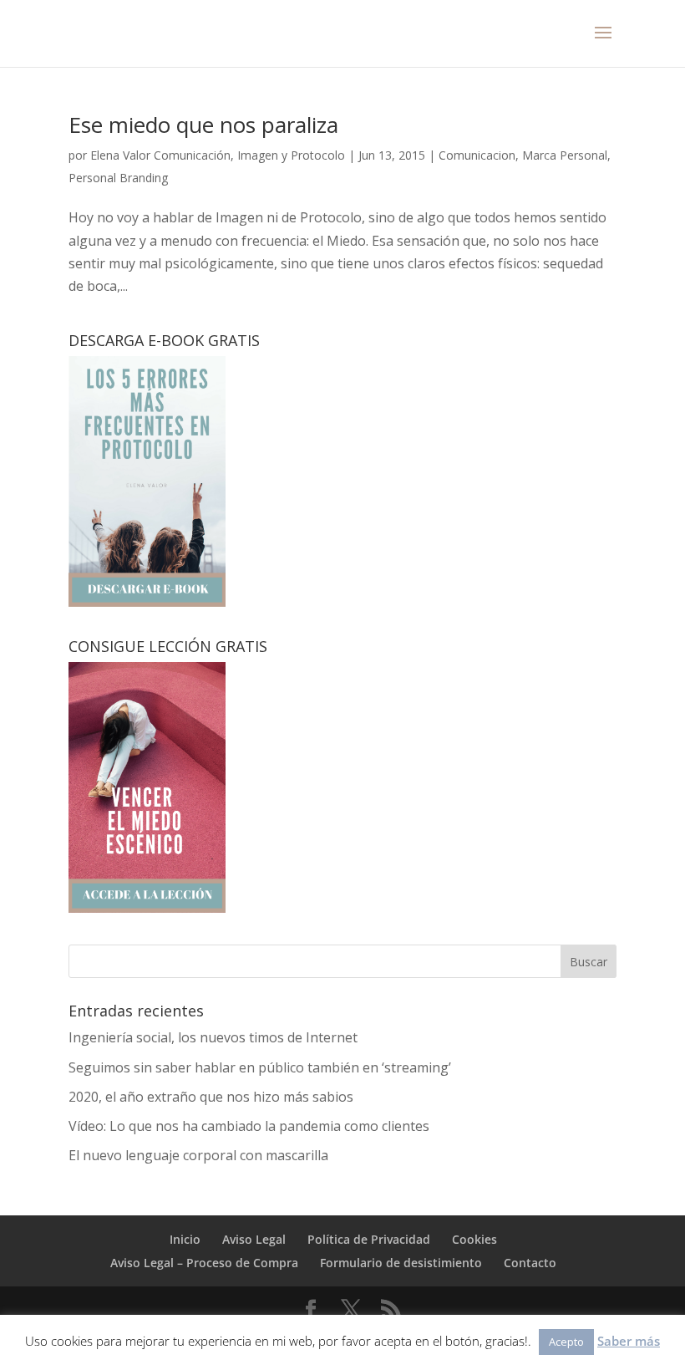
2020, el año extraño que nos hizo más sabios (210, 1096)
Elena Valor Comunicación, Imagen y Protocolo (217, 155)
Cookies (474, 1239)
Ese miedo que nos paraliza (203, 125)
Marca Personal (564, 155)
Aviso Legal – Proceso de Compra (204, 1263)
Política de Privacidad (368, 1239)
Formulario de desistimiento (401, 1263)
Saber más (628, 1340)
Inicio (185, 1239)
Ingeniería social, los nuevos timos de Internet (213, 1037)
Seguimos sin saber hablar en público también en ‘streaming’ (259, 1067)
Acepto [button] (566, 1341)
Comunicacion (477, 155)
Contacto (530, 1263)
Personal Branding (118, 178)
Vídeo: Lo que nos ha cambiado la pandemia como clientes (248, 1126)
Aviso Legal (254, 1239)
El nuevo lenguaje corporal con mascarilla (198, 1155)
